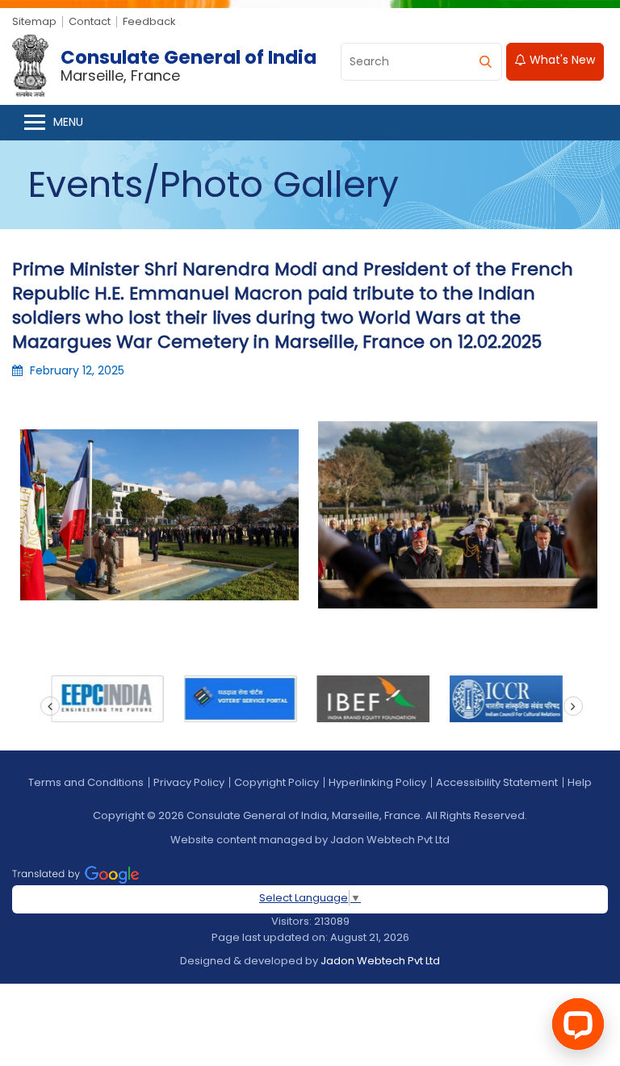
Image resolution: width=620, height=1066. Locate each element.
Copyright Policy (276, 782)
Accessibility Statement (497, 782)
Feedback (149, 21)
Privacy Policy (188, 782)
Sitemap (34, 21)
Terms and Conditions (86, 782)
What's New (560, 60)
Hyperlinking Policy (377, 782)
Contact (90, 21)
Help (580, 782)
